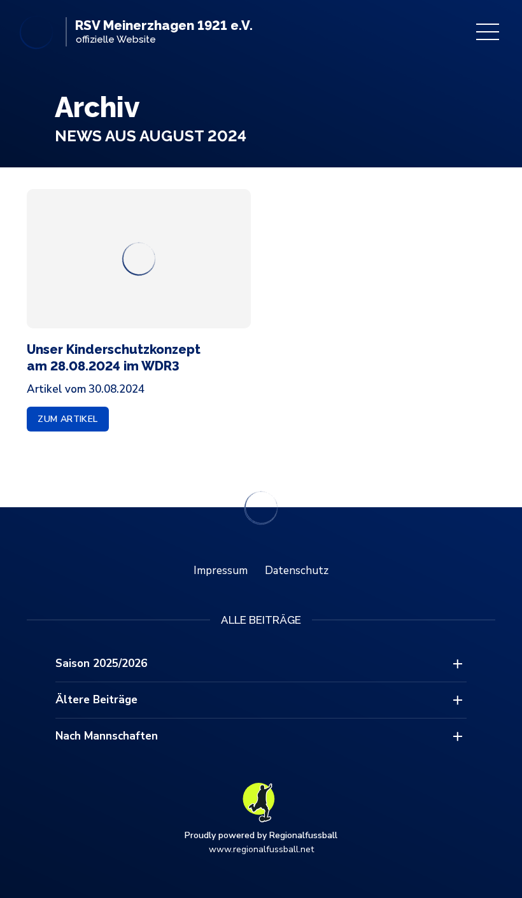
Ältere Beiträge (96, 699)
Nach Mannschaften (106, 736)
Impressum (221, 570)
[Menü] (488, 32)
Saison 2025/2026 (101, 663)
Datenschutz (296, 570)
